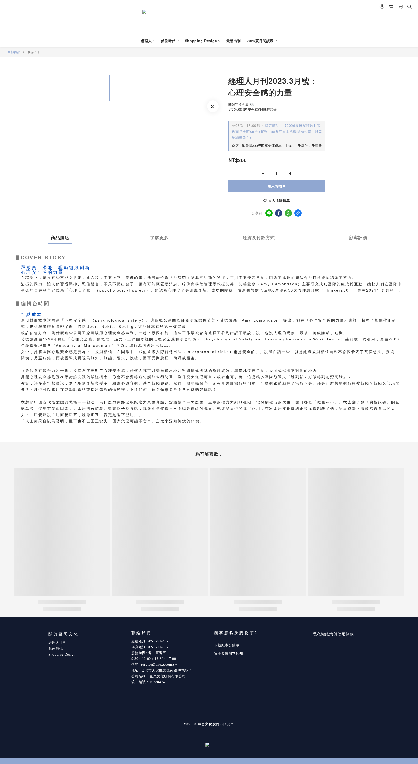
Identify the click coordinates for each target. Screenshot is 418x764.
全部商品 (14, 52)
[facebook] (278, 213)
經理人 (146, 40)
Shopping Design (201, 40)
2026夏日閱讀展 (260, 40)
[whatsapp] (288, 213)
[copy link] (298, 213)
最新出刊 (233, 40)
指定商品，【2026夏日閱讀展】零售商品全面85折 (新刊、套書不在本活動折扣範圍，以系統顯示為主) (277, 131)
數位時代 (168, 40)
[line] (269, 213)
